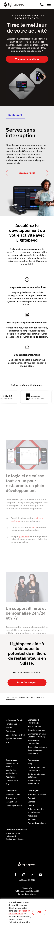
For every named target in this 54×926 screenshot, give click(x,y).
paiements (24, 536)
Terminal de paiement (37, 747)
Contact (31, 798)
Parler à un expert (27, 682)
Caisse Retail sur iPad (15, 735)
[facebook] (15, 874)
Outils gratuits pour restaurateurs (36, 769)
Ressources (33, 760)
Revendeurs (11, 798)
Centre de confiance (37, 823)
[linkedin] (32, 874)
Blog (30, 763)
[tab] (15, 116)
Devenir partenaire (14, 805)
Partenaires (11, 790)
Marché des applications (11, 772)
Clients (31, 805)
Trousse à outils (13, 794)
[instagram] (23, 874)
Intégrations (11, 802)
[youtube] (40, 874)
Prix (7, 742)
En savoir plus (27, 173)
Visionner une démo (27, 59)
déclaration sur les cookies (19, 912)
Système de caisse (14, 738)
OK (39, 912)
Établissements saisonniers (35, 752)
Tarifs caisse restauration (33, 742)
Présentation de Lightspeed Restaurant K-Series (14, 836)
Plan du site (27, 888)
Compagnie (33, 790)
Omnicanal (10, 731)
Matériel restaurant (36, 730)
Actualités (32, 816)
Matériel (9, 727)
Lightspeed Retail (14, 720)
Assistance (10, 777)
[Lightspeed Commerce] (13, 4)
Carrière (31, 802)
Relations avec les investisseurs (36, 810)
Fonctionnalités (13, 724)
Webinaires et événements (34, 782)
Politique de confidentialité (27, 891)
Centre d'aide (12, 780)
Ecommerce (11, 760)
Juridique (32, 819)
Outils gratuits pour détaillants (36, 775)
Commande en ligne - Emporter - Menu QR (37, 735)
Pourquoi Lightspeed (37, 794)
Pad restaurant (34, 726)
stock (34, 527)
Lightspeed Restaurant (33, 721)
